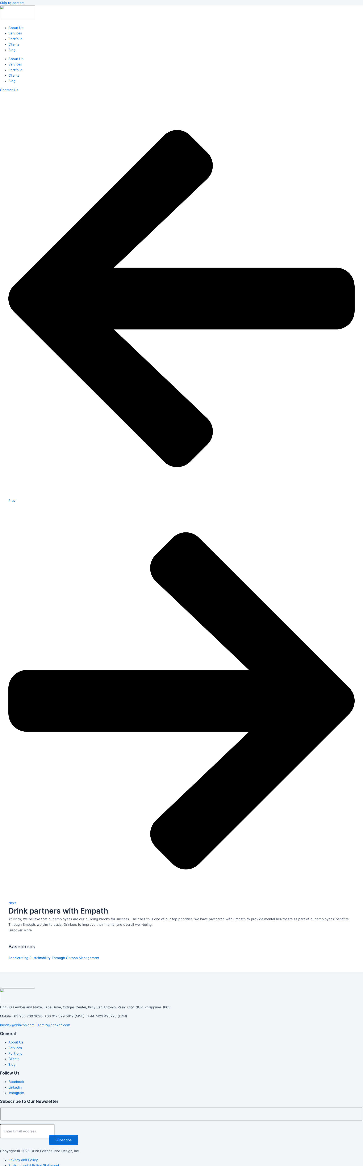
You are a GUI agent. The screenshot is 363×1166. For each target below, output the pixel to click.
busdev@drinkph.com (17, 1025)
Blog (12, 50)
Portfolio (15, 39)
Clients (13, 44)
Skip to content (12, 3)
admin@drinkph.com (54, 1025)
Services (15, 33)
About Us (15, 28)
